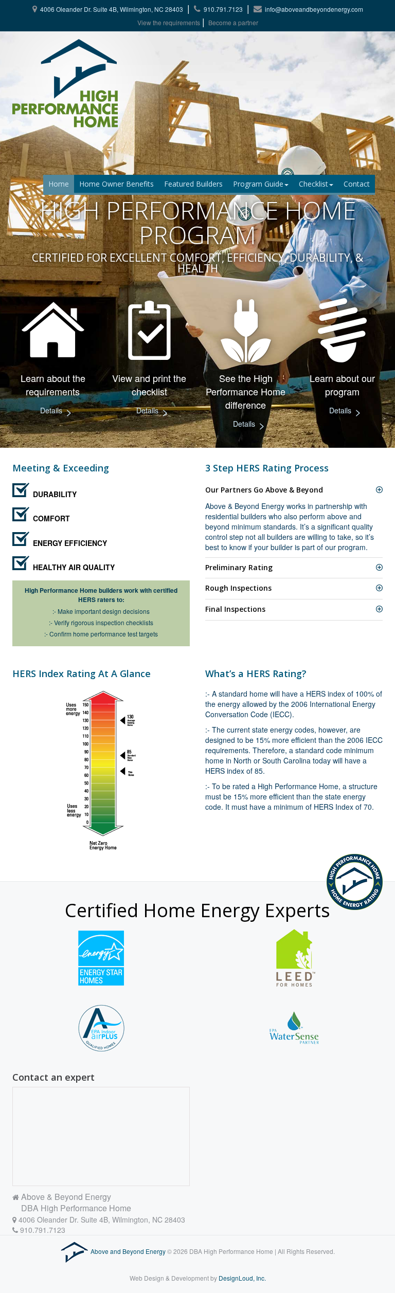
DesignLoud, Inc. (242, 1277)
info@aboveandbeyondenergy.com (314, 9)
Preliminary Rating (239, 567)
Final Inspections (235, 609)
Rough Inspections (238, 588)
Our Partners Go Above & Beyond (264, 490)
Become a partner (233, 22)
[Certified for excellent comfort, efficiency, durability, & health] (45, 83)
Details (56, 411)
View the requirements (168, 22)
